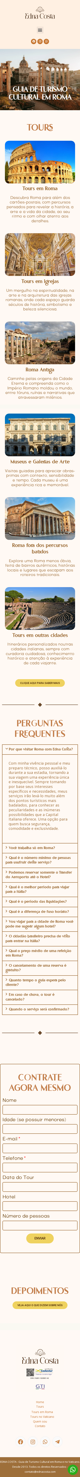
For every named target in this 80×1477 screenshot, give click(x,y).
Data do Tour (18, 1178)
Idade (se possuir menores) (34, 1120)
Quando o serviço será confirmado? (39, 1009)
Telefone (12, 1158)
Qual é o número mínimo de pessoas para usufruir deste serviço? (38, 860)
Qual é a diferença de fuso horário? (39, 912)
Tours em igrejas (40, 281)
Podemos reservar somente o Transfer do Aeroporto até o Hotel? (39, 875)
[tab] (40, 749)
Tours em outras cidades (40, 635)
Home (40, 1402)
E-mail (9, 1139)
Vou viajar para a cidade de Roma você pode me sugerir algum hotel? (39, 924)
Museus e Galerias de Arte (40, 462)
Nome (9, 1100)
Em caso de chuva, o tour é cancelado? (30, 997)
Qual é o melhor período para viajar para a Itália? (37, 890)
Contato (40, 1426)
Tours (40, 1406)
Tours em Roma (40, 189)
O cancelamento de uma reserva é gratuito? (36, 968)
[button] (40, 30)
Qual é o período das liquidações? (38, 902)
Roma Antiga (40, 370)
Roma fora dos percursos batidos (40, 549)
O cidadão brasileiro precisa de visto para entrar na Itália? (38, 939)
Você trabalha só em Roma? (32, 848)
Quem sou (40, 1421)
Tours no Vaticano (42, 1417)
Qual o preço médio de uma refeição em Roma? (38, 953)
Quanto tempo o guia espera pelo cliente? (36, 983)
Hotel (8, 1197)
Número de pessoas (26, 1216)
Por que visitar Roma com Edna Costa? (41, 749)
